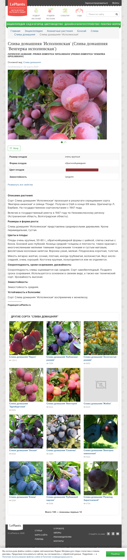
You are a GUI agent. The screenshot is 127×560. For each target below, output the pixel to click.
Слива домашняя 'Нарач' (22, 356)
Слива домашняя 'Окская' (23, 450)
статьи (38, 530)
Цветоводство (53, 24)
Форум (116, 24)
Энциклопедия (16, 24)
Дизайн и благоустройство (82, 24)
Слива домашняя (24, 34)
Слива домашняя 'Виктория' (61, 403)
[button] (63, 104)
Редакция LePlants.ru (19, 305)
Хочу (15, 148)
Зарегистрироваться (96, 2)
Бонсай (81, 30)
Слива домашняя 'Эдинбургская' (18, 405)
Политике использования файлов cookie (21, 556)
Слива (94, 30)
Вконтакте (108, 533)
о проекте (59, 528)
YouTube (117, 533)
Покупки (106, 24)
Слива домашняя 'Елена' (22, 496)
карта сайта (41, 534)
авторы (57, 532)
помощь (39, 539)
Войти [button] (115, 2)
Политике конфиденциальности (57, 556)
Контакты (59, 541)
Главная (15, 30)
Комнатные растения (60, 30)
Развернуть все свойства (20, 184)
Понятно (115, 554)
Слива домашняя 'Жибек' (97, 403)
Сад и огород (34, 24)
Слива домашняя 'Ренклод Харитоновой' (98, 498)
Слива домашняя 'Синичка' (61, 450)
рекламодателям (62, 536)
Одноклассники (113, 533)
